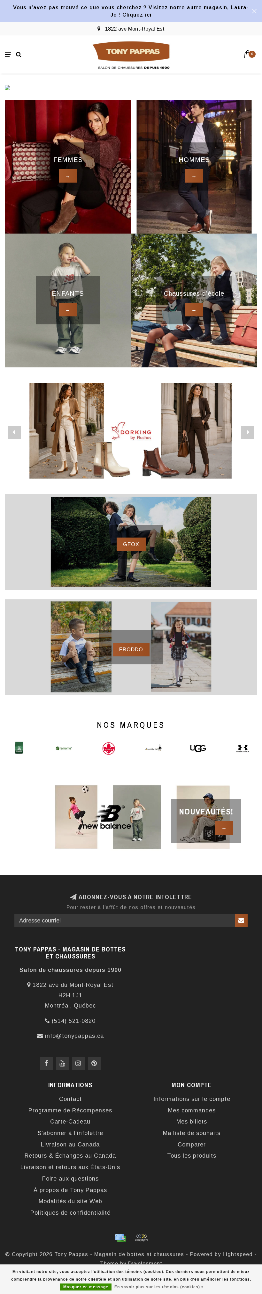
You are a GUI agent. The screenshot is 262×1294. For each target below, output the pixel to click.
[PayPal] (142, 1238)
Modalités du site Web (70, 1201)
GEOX (131, 544)
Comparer (192, 1144)
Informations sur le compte (191, 1099)
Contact (70, 1099)
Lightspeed (238, 1254)
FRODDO (131, 649)
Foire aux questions (70, 1178)
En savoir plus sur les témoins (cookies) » (159, 1287)
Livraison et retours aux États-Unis (70, 1167)
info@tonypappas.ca (74, 1036)
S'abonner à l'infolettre (70, 1133)
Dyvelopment (145, 1263)
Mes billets (191, 1121)
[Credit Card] (120, 1238)
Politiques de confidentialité (70, 1213)
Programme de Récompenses (70, 1110)
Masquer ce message (85, 1287)
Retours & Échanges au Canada (70, 1156)
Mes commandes (192, 1110)
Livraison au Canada (70, 1144)
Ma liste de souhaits (191, 1133)
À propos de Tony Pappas (70, 1190)
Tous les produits (191, 1156)
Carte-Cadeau (70, 1121)
